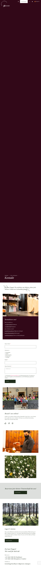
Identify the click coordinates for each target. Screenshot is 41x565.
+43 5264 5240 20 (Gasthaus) (13, 557)
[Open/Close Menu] (18, 1)
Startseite (6, 275)
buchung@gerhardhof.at (9, 333)
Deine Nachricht (8, 366)
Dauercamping (8, 354)
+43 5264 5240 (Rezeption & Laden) (15, 559)
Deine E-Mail (7, 343)
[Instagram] (12, 423)
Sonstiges (7, 357)
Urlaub (7, 353)
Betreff (6, 359)
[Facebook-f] (9, 423)
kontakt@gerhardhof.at (9, 331)
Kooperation (8, 356)
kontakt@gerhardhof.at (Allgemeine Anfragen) (17, 564)
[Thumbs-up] (5, 423)
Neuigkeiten (8, 352)
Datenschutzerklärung (15, 375)
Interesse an (7, 350)
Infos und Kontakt (13, 275)
